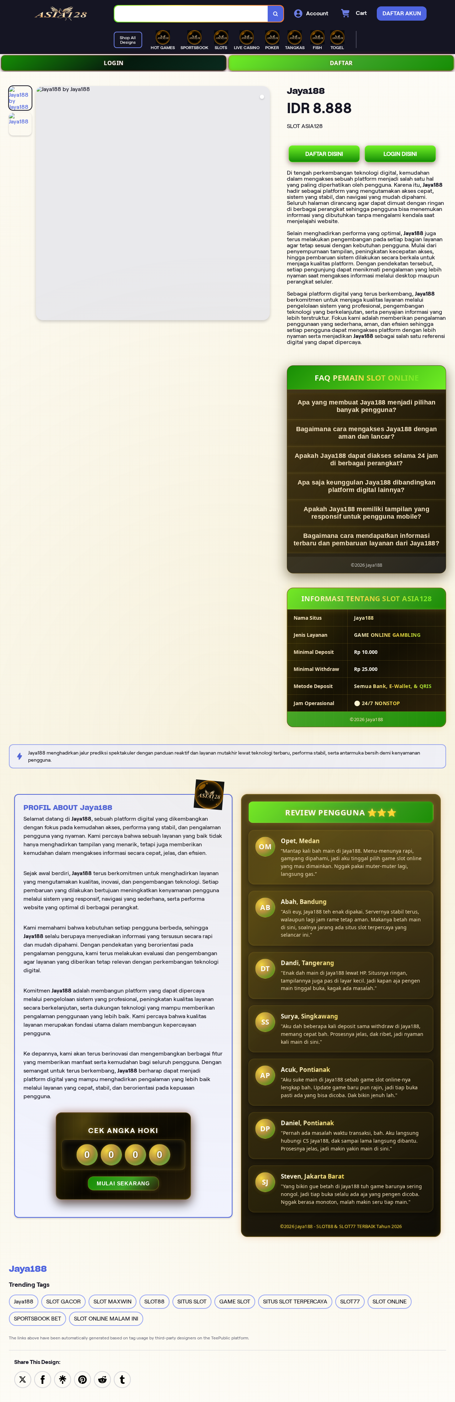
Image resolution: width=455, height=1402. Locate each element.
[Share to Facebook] (42, 1379)
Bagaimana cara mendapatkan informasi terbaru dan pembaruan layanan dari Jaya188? (366, 539)
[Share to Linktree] (62, 1379)
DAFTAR (341, 63)
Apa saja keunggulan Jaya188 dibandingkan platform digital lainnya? (367, 486)
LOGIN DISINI (400, 154)
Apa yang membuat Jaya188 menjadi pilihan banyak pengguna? (367, 406)
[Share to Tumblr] (122, 1379)
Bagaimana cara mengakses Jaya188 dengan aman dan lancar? (366, 432)
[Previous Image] (41, 204)
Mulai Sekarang (123, 1183)
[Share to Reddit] (102, 1379)
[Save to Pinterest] (82, 1379)
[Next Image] (264, 204)
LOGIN (114, 63)
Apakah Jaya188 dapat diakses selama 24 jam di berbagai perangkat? (366, 459)
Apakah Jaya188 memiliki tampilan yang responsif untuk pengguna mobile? (366, 513)
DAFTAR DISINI (324, 154)
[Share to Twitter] (22, 1379)
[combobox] (191, 14)
